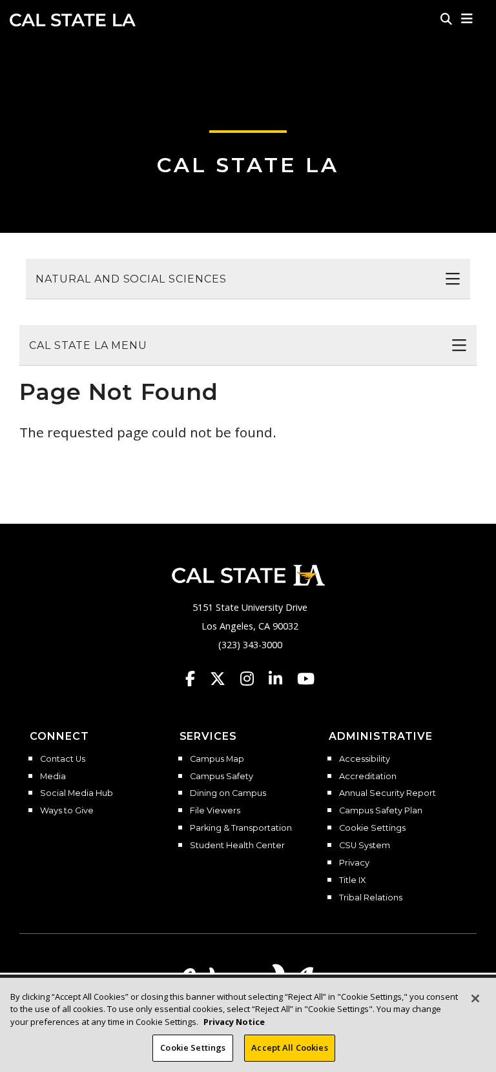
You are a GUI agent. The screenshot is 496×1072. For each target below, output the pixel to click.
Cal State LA (73, 20)
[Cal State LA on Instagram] (253, 678)
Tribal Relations (370, 897)
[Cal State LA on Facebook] (196, 678)
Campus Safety (221, 776)
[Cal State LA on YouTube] (306, 678)
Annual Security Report (387, 793)
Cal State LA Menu (88, 345)
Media (53, 776)
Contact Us (62, 759)
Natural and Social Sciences (131, 279)
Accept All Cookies (289, 1047)
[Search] (446, 18)
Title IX (352, 880)
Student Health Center (237, 845)
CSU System (364, 845)
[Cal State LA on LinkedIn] (281, 678)
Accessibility (364, 759)
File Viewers (215, 810)
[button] (467, 18)
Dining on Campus (228, 793)
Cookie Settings (372, 828)
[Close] (475, 998)
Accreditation (368, 776)
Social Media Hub (76, 793)
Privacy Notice (234, 1021)
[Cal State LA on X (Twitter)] (224, 678)
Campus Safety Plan (380, 810)
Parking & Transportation (241, 828)
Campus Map (217, 759)
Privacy (354, 863)
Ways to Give (67, 810)
